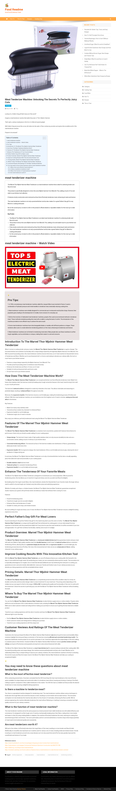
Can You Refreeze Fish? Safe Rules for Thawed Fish (95, 66)
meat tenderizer (41, 755)
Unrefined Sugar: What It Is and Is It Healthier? (97, 44)
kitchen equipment (17, 755)
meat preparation (29, 755)
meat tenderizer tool (53, 755)
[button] (43, 138)
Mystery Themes (21, 789)
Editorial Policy (107, 789)
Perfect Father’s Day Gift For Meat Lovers (18, 154)
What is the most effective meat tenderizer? (21, 167)
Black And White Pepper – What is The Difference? (95, 71)
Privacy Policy (69, 789)
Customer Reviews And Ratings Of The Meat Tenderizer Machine (25, 163)
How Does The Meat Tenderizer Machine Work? (19, 148)
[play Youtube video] (42, 267)
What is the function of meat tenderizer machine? (23, 171)
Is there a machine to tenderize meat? (20, 169)
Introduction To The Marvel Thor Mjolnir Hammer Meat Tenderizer (24, 146)
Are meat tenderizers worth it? (18, 172)
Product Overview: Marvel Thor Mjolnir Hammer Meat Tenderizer (24, 155)
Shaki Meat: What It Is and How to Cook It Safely (95, 60)
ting (16, 108)
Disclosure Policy (79, 789)
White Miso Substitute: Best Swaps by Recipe (97, 76)
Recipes (29, 19)
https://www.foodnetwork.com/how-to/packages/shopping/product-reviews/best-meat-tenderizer (32, 743)
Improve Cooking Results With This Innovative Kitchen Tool (23, 157)
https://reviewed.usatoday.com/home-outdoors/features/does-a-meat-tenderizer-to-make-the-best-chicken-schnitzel (36, 750)
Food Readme (14, 9)
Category (87, 86)
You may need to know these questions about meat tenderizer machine (26, 165)
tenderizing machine (66, 755)
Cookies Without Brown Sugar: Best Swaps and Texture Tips (96, 54)
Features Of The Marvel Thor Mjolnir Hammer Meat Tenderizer (23, 150)
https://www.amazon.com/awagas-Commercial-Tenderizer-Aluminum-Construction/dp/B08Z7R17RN (32, 745)
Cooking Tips (38, 19)
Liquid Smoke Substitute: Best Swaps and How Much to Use (97, 49)
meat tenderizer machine (13, 140)
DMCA (62, 789)
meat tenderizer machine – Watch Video (17, 142)
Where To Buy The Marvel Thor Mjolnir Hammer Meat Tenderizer (24, 161)
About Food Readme (40, 789)
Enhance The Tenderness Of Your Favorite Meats (20, 152)
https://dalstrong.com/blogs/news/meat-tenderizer (19, 747)
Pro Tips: (9, 144)
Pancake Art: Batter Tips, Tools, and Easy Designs (96, 31)
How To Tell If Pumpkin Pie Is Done (94, 35)
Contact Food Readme (53, 789)
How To (12, 19)
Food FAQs (87, 93)
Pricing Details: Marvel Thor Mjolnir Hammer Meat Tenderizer (24, 159)
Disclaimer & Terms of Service (93, 789)
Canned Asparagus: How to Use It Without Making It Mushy (96, 40)
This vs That (20, 19)
